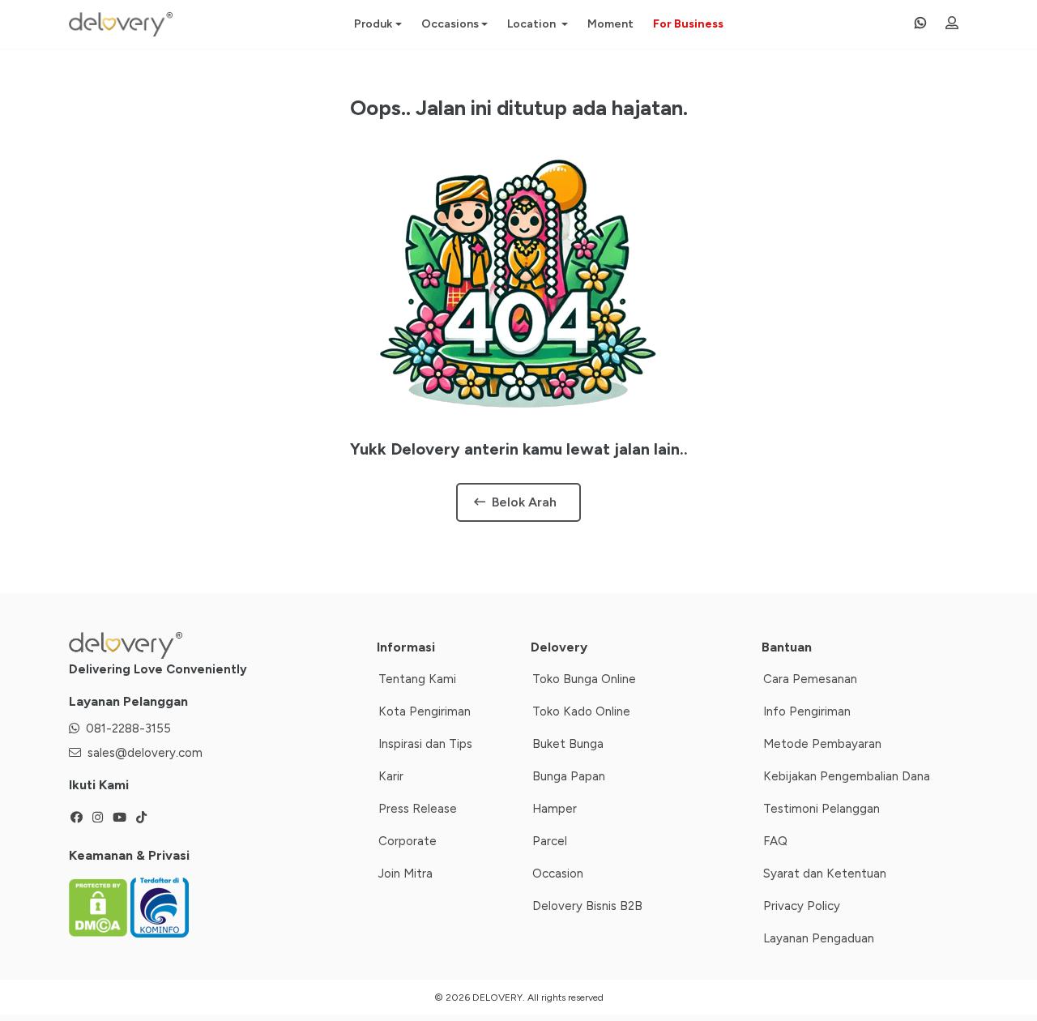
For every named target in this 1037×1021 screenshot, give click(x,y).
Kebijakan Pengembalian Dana (846, 776)
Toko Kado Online (581, 711)
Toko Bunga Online (584, 679)
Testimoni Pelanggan (821, 808)
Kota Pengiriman (424, 711)
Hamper (554, 808)
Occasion (557, 873)
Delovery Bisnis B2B (587, 906)
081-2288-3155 (128, 728)
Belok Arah (524, 502)
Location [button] (532, 24)
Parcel (549, 841)
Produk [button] (373, 24)
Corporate (407, 841)
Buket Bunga (568, 744)
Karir (390, 776)
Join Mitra (405, 873)
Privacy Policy (801, 906)
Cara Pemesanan (810, 679)
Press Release (417, 808)
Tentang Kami (417, 679)
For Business (688, 24)
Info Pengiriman (807, 711)
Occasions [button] (450, 24)
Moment (610, 24)
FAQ (775, 841)
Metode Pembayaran (822, 744)
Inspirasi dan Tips (425, 744)
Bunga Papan (568, 776)
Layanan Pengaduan (818, 938)
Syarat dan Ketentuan (824, 873)
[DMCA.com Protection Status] (99, 906)
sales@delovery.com (145, 752)
